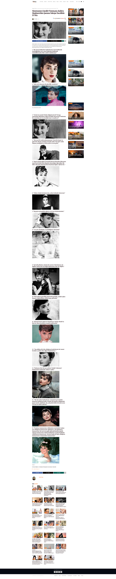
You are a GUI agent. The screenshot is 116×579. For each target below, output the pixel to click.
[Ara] (83, 1)
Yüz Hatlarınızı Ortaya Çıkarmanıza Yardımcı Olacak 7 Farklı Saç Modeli (49, 504)
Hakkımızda (55, 575)
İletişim (82, 575)
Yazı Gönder (72, 1)
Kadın (36, 8)
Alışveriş (54, 1)
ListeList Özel (50, 1)
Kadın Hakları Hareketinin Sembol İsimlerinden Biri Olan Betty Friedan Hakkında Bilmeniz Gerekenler (49, 493)
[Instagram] (79, 1)
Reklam (79, 575)
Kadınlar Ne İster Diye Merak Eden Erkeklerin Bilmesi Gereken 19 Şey (60, 539)
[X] (57, 572)
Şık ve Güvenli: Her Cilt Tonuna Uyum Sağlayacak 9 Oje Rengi (49, 527)
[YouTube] (81, 1)
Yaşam (57, 1)
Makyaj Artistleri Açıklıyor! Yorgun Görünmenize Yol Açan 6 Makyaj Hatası (37, 504)
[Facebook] (76, 1)
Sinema (61, 1)
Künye (60, 575)
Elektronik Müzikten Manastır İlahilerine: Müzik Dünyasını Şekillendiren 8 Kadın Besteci (60, 528)
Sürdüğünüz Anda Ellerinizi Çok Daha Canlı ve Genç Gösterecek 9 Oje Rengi (37, 492)
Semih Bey (41, 477)
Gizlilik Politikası (64, 575)
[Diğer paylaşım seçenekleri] (65, 41)
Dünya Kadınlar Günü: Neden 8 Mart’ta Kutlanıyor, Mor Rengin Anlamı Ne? (61, 492)
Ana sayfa (33, 8)
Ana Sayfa (41, 1)
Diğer (67, 1)
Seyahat (64, 1)
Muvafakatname (70, 575)
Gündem (45, 1)
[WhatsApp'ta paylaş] (63, 41)
